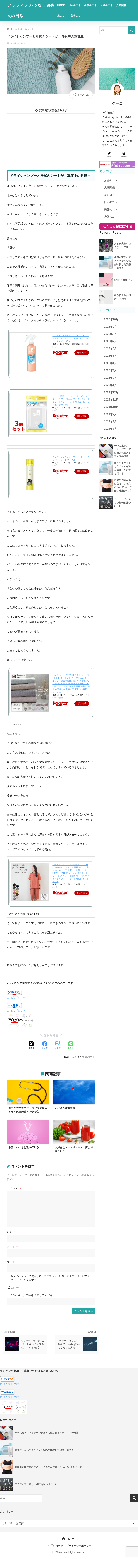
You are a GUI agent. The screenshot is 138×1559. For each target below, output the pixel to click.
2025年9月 (110, 326)
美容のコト (77, 15)
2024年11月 (111, 399)
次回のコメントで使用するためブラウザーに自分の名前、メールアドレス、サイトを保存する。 (51, 1278)
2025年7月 (110, 341)
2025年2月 (110, 377)
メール (12, 1246)
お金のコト (106, 5)
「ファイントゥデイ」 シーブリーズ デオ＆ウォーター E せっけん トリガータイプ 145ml (70, 338)
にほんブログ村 (16, 997)
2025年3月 (110, 370)
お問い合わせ (55, 1545)
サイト (11, 1261)
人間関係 (121, 5)
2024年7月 (110, 428)
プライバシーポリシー (78, 1545)
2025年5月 (110, 355)
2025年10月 (111, 319)
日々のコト (74, 5)
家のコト (62, 15)
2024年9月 (110, 414)
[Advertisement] (51, 139)
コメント (14, 1188)
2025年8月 (110, 334)
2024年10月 (111, 407)
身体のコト (90, 5)
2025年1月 (110, 385)
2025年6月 (110, 348)
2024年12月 (111, 392)
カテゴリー (6, 1511)
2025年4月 (110, 363)
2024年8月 (110, 421)
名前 (11, 1231)
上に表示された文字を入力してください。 (32, 1295)
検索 (131, 30)
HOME (61, 5)
